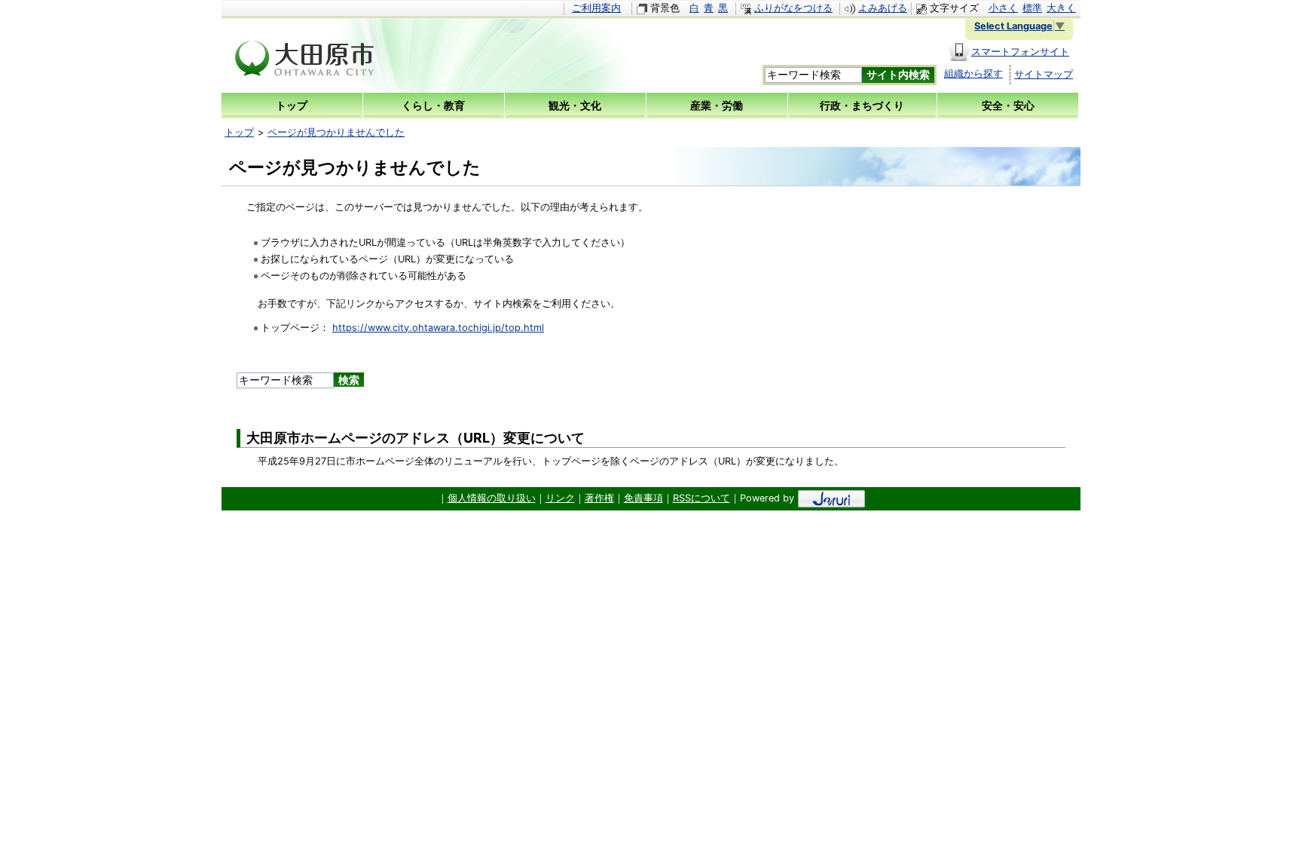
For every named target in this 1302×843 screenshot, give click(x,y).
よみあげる (882, 8)
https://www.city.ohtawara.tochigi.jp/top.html (438, 327)
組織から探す (973, 73)
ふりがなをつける (793, 8)
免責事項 (643, 498)
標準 (1032, 8)
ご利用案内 (596, 8)
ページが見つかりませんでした (336, 132)
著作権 (599, 498)
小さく (1003, 8)
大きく (1061, 8)
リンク (560, 498)
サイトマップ (1043, 74)
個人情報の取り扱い (492, 498)
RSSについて (701, 498)
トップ (239, 132)
